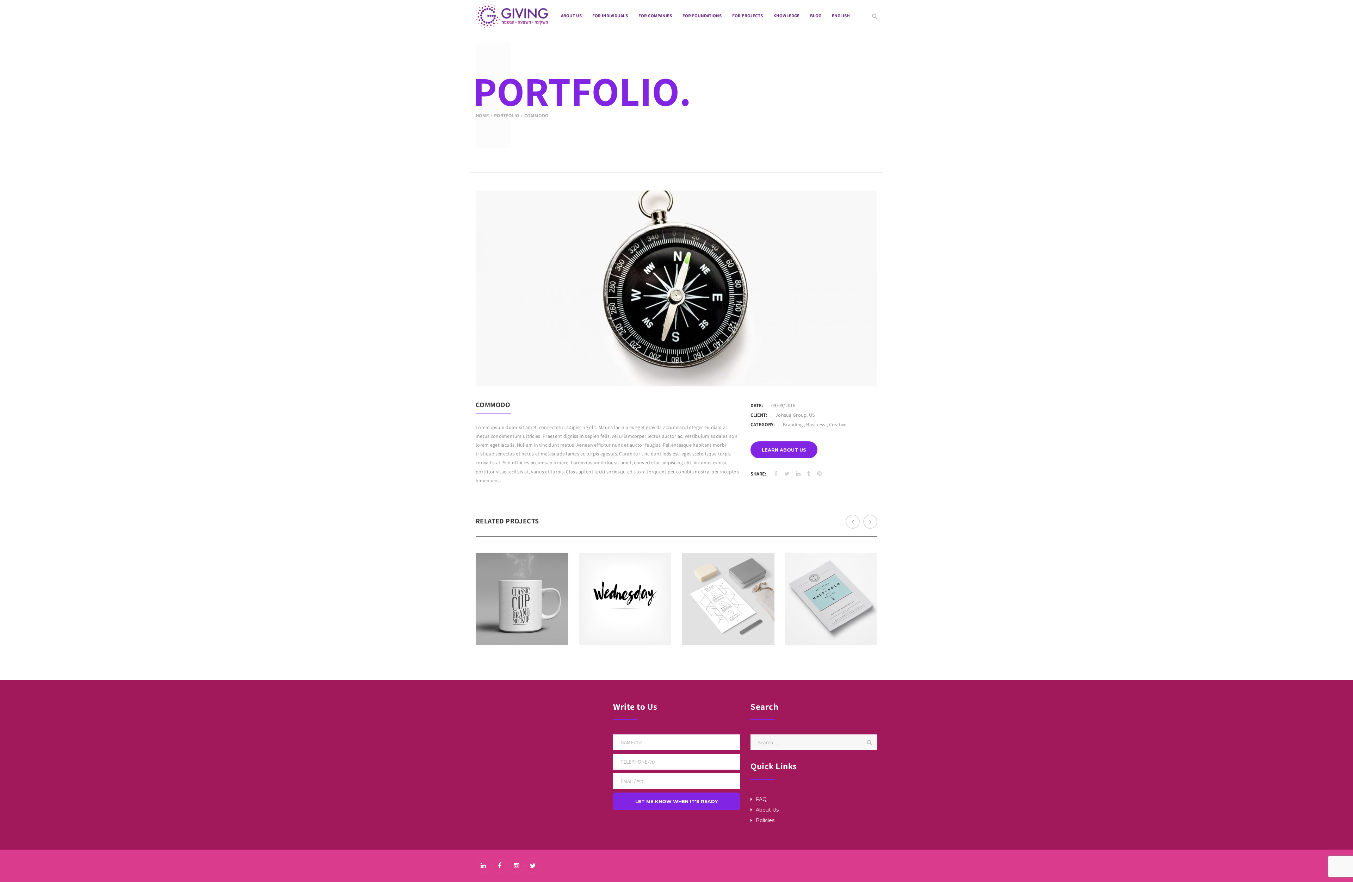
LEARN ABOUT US (784, 450)
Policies (765, 820)
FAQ (761, 799)
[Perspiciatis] (532, 614)
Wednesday (625, 580)
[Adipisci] (841, 614)
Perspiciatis (522, 580)
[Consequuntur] (738, 614)
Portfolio (506, 115)
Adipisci (831, 580)
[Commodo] (863, 372)
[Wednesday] (635, 614)
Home (482, 115)
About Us (767, 810)
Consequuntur (728, 580)
